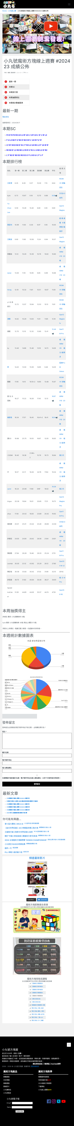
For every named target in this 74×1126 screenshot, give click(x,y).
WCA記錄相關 (38, 831)
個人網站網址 (7, 768)
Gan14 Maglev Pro (62, 501)
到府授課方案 (44, 1080)
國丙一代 (8, 848)
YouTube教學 (56, 1064)
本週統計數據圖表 (16, 103)
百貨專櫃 (6, 1080)
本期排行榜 (13, 92)
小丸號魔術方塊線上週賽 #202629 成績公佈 (18, 810)
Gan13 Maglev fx (62, 319)
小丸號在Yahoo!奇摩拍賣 (15, 844)
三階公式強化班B (36, 1002)
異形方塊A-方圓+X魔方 (38, 1008)
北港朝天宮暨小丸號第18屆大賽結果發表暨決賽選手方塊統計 (22, 801)
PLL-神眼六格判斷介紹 (13, 852)
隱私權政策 (35, 1066)
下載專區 (46, 1064)
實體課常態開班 (43, 1077)
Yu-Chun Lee (9, 208)
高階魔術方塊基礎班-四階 (38, 1005)
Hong (9, 290)
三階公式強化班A (36, 998)
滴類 (8, 319)
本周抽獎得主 (14, 98)
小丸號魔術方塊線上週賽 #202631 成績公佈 (18, 804)
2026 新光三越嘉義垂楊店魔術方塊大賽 (17, 812)
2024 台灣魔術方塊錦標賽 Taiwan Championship (26, 840)
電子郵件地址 (7, 760)
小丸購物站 (7, 1090)
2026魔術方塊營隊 (44, 1083)
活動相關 (36, 823)
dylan (9, 273)
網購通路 (29, 843)
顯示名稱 (5, 752)
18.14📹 (55, 417)
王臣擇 (9, 183)
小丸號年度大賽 (29, 823)
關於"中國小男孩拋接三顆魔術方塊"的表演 (21, 836)
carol (9, 489)
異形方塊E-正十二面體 (37, 1020)
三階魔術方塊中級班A (37, 986)
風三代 (61, 455)
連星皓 (9, 417)
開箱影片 (6, 1086)
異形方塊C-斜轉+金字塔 (38, 1014)
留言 (4, 732)
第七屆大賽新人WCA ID (14, 824)
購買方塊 (34, 843)
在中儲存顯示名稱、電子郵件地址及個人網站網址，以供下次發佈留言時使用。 (31, 778)
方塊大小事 (48, 827)
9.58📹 (54, 195)
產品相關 (15, 847)
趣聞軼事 (42, 827)
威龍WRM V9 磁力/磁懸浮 (62, 348)
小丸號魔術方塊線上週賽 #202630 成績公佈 (18, 807)
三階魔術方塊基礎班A (37, 983)
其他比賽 (50, 839)
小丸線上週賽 (44, 1090)
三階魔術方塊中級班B (37, 989)
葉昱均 (9, 225)
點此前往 (6, 117)
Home (4, 11)
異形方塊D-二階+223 (37, 1017)
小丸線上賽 (12, 11)
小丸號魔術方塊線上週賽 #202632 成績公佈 (18, 798)
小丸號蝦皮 (7, 1093)
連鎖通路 (6, 1083)
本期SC (12, 87)
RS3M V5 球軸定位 (62, 183)
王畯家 (9, 239)
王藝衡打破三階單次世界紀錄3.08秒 (19, 832)
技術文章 (26, 851)
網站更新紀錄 (37, 1064)
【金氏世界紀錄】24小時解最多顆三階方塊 (21, 828)
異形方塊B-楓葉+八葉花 (38, 1011)
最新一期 (12, 82)
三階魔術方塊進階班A (37, 992)
